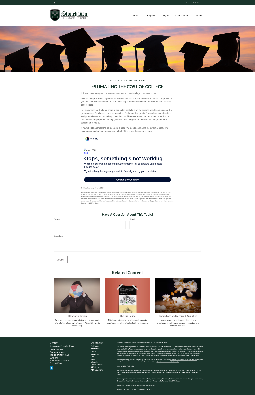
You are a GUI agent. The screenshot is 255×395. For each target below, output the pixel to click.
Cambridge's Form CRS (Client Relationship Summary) (134, 389)
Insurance (95, 354)
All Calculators (97, 369)
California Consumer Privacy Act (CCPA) (183, 360)
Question (58, 236)
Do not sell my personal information (168, 362)
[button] (150, 15)
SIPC (118, 372)
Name (57, 219)
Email (132, 219)
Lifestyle (94, 362)
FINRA (198, 370)
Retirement (95, 346)
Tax (92, 356)
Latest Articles (97, 364)
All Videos (95, 367)
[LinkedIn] (54, 2)
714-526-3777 (195, 2)
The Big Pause (128, 315)
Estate (93, 351)
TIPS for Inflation (77, 315)
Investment (95, 348)
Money (93, 359)
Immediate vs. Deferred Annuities (178, 315)
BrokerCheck (162, 342)
